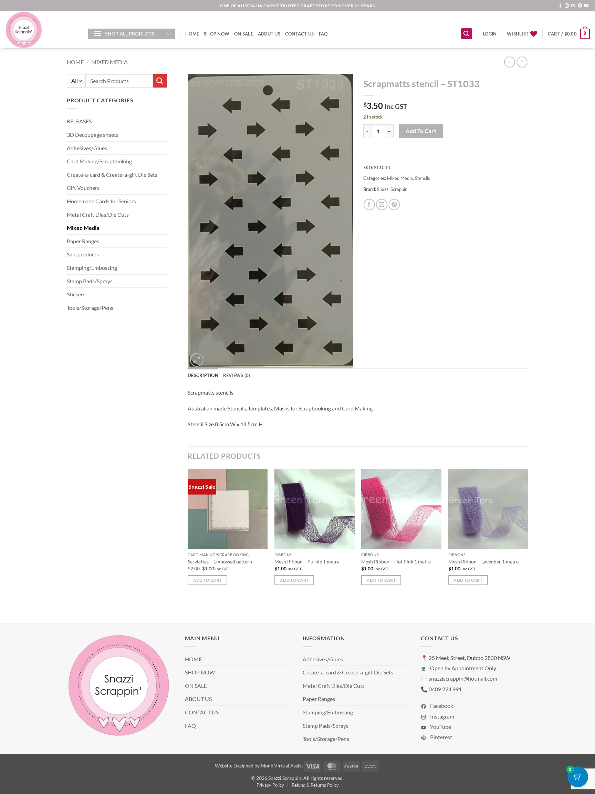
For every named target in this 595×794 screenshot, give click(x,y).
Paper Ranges (83, 241)
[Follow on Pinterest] (580, 5)
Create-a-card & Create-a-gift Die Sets (112, 174)
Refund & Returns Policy (315, 785)
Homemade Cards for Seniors (101, 201)
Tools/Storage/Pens (90, 307)
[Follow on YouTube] (586, 5)
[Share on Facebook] (369, 204)
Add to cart (421, 131)
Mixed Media (109, 62)
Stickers (76, 294)
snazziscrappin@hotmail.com (463, 678)
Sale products (83, 254)
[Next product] (509, 62)
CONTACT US (299, 34)
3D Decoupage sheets (92, 134)
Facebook (441, 705)
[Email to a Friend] (381, 204)
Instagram (441, 716)
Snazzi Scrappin (392, 189)
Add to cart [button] (207, 580)
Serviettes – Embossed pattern (220, 561)
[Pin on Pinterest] (394, 204)
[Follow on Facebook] (560, 5)
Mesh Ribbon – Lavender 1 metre (483, 561)
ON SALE (243, 34)
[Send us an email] (573, 5)
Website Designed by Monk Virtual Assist (259, 765)
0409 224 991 (445, 689)
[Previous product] (521, 62)
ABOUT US (269, 34)
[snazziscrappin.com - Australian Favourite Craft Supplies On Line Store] (41, 29)
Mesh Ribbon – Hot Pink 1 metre (396, 561)
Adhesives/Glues (87, 148)
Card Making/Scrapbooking (99, 161)
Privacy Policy (270, 785)
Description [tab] (203, 375)
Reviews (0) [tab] (236, 375)
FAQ (323, 34)
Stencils (422, 178)
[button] (131, 34)
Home (75, 62)
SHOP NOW (216, 34)
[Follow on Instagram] (567, 5)
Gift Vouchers (83, 187)
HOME (192, 34)
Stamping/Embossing (92, 267)
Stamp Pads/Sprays (90, 281)
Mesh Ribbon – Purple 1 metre (307, 561)
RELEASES (79, 121)
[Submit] (160, 81)
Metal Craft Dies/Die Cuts (98, 214)
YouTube (440, 726)
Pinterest (440, 737)
